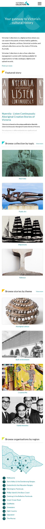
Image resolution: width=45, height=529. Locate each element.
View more (39, 143)
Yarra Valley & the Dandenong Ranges (21, 481)
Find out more (7, 66)
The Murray (11, 518)
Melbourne (11, 478)
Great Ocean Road (14, 500)
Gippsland (10, 515)
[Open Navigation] (39, 3)
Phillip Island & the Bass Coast (18, 493)
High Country (12, 511)
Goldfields (10, 504)
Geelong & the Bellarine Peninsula (19, 496)
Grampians (11, 507)
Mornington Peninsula (15, 489)
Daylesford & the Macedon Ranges (20, 485)
